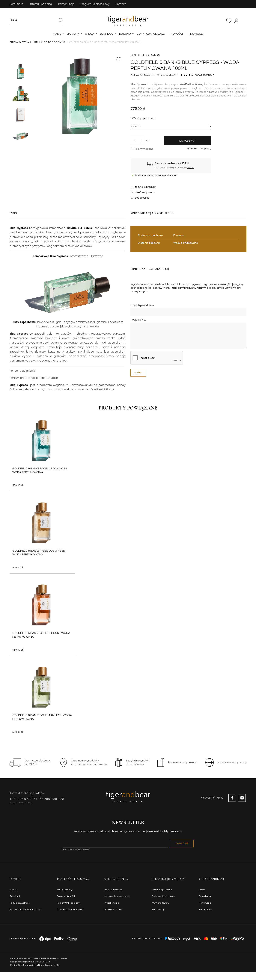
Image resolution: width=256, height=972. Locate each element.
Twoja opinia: (138, 319)
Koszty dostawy (64, 889)
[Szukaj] (61, 20)
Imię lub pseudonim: (142, 305)
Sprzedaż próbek (113, 909)
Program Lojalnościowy (94, 4)
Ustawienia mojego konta (117, 896)
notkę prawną (83, 850)
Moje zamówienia (113, 889)
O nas (202, 889)
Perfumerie (17, 4)
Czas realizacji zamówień (70, 909)
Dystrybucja (205, 896)
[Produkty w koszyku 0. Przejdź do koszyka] (244, 21)
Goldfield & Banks (145, 55)
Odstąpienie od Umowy (163, 896)
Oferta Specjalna (41, 4)
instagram (242, 798)
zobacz (190, 167)
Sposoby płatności (66, 896)
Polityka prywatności (20, 903)
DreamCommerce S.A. (49, 965)
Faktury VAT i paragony (68, 903)
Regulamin (15, 896)
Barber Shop (66, 4)
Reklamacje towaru (162, 889)
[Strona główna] (128, 21)
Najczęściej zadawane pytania (25, 909)
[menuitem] (57, 34)
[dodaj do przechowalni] (119, 60)
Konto (236, 21)
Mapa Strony (158, 909)
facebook (232, 798)
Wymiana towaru (160, 903)
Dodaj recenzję (204, 75)
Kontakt (121, 4)
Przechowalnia (228, 21)
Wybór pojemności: (143, 118)
